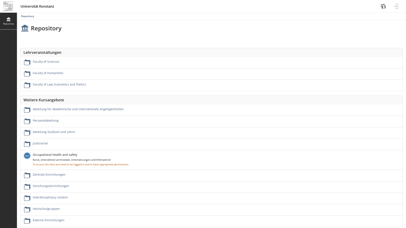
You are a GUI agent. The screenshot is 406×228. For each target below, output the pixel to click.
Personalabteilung (46, 120)
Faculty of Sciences (46, 62)
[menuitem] (383, 6)
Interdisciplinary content (50, 197)
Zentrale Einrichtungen (49, 174)
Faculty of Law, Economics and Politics (59, 84)
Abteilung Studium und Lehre (54, 132)
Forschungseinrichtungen (51, 186)
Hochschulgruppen (46, 209)
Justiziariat (40, 143)
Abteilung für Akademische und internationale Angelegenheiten (78, 109)
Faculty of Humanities (48, 73)
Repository (27, 16)
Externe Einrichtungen (48, 220)
